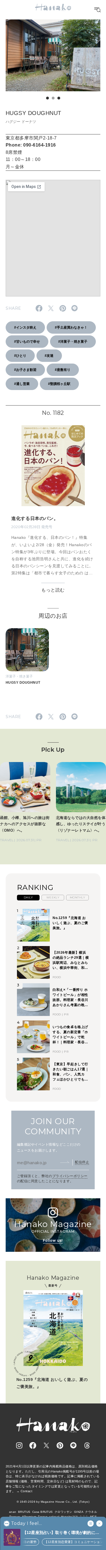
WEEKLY (53, 897)
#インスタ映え (25, 327)
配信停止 (82, 1162)
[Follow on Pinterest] (60, 1445)
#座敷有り (62, 370)
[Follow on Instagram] (19, 1445)
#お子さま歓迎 (25, 370)
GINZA (78, 1511)
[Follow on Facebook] (33, 1445)
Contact (26, 1491)
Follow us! (53, 1240)
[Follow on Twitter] (46, 1445)
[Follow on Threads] (87, 1445)
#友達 (49, 356)
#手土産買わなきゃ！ (71, 327)
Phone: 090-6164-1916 (31, 145)
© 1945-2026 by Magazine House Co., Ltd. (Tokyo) (53, 1501)
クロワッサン (63, 1511)
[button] (47, 98)
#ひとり (20, 356)
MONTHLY (77, 897)
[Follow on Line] (73, 1445)
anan (12, 1511)
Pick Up (52, 749)
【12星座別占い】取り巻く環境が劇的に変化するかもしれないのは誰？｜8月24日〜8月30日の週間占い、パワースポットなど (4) (62, 1533)
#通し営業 (22, 384)
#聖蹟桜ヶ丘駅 (59, 384)
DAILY (28, 897)
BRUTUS (24, 1511)
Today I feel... (26, 1523)
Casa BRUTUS (42, 1511)
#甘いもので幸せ (27, 342)
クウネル (91, 1511)
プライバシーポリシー (70, 1176)
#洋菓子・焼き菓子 (72, 342)
